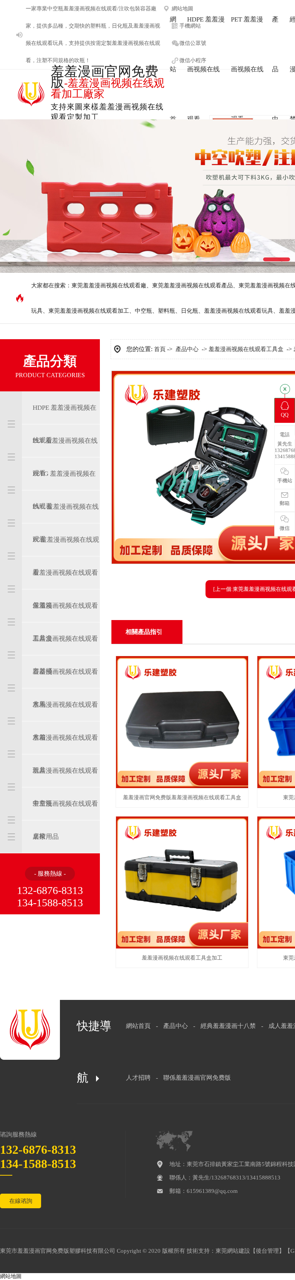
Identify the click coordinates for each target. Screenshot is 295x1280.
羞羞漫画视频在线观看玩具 (238, 311)
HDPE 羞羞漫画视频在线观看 (64, 424)
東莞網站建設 (232, 1251)
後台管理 (267, 1251)
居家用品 (46, 836)
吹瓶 (79, 60)
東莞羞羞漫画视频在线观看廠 (108, 285)
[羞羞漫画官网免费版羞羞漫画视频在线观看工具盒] (182, 786)
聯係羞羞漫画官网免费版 (197, 1077)
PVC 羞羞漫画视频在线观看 (66, 523)
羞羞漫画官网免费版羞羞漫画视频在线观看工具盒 (182, 797)
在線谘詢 (20, 1201)
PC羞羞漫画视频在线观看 (66, 556)
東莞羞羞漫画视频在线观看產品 (192, 285)
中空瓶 (55, 9)
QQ (284, 415)
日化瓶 (120, 26)
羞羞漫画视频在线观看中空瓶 (65, 787)
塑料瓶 (98, 26)
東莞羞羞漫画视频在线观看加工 (88, 311)
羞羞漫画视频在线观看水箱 (65, 721)
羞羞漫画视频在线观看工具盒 (65, 622)
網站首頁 (138, 1026)
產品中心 (187, 349)
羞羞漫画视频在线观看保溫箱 (65, 589)
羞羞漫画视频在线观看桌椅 (65, 820)
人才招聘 (138, 1077)
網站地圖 (11, 1276)
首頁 (160, 349)
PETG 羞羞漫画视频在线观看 (64, 490)
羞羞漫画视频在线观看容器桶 (65, 655)
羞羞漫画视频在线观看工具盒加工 (182, 958)
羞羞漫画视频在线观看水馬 (65, 688)
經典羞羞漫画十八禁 (228, 1026)
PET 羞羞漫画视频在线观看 (65, 457)
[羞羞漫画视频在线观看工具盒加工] (182, 947)
